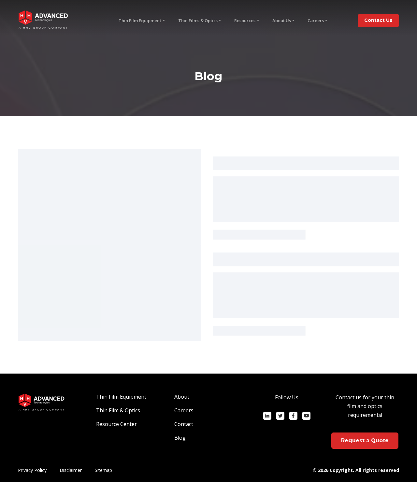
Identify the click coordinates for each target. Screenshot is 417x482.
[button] (378, 20)
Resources (244, 20)
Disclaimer (71, 470)
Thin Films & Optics (198, 20)
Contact (183, 424)
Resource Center (116, 424)
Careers (316, 20)
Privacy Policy (32, 470)
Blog (180, 437)
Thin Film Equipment (121, 396)
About (181, 396)
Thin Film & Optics (118, 410)
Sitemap (103, 470)
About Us (281, 20)
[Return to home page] (43, 20)
